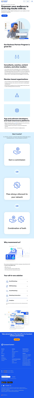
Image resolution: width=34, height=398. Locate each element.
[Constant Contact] (4, 1)
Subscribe (13, 376)
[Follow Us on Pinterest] (8, 385)
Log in (28, 1)
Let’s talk (4, 15)
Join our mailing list (4, 375)
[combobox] (4, 395)
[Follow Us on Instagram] (1, 385)
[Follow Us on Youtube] (3, 385)
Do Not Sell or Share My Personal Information (13, 391)
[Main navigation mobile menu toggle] (32, 1)
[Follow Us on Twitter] (10, 385)
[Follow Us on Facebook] (5, 385)
